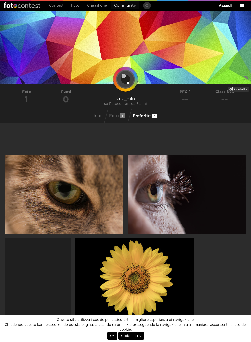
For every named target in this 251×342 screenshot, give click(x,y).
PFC (184, 92)
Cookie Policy (131, 335)
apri (64, 194)
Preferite (144, 115)
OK (112, 335)
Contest (56, 5)
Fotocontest (22, 5)
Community (125, 5)
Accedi (225, 5)
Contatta (240, 89)
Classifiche (97, 5)
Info (97, 116)
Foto (75, 5)
